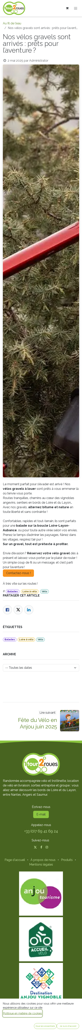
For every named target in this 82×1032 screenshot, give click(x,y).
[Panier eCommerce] (67, 8)
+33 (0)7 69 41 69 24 (41, 831)
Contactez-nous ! (18, 573)
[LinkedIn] (28, 609)
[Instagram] (47, 847)
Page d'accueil (15, 860)
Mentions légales (41, 864)
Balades (12, 591)
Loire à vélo (30, 591)
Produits (67, 860)
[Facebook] (7, 609)
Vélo (44, 591)
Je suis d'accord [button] (68, 1026)
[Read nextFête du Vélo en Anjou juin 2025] (69, 720)
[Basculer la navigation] (75, 8)
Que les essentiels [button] (45, 1026)
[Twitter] (18, 609)
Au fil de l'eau (12, 23)
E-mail (41, 814)
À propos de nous (43, 860)
